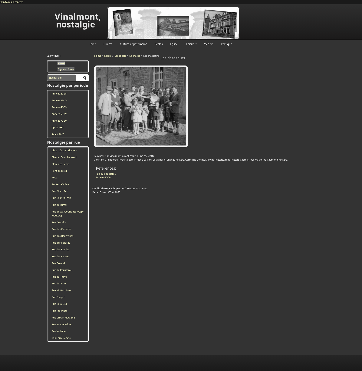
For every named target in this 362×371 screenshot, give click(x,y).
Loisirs (190, 44)
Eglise (174, 44)
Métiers (208, 44)
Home (92, 44)
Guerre (108, 44)
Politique (226, 44)
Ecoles (159, 44)
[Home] (173, 23)
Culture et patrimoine (133, 44)
